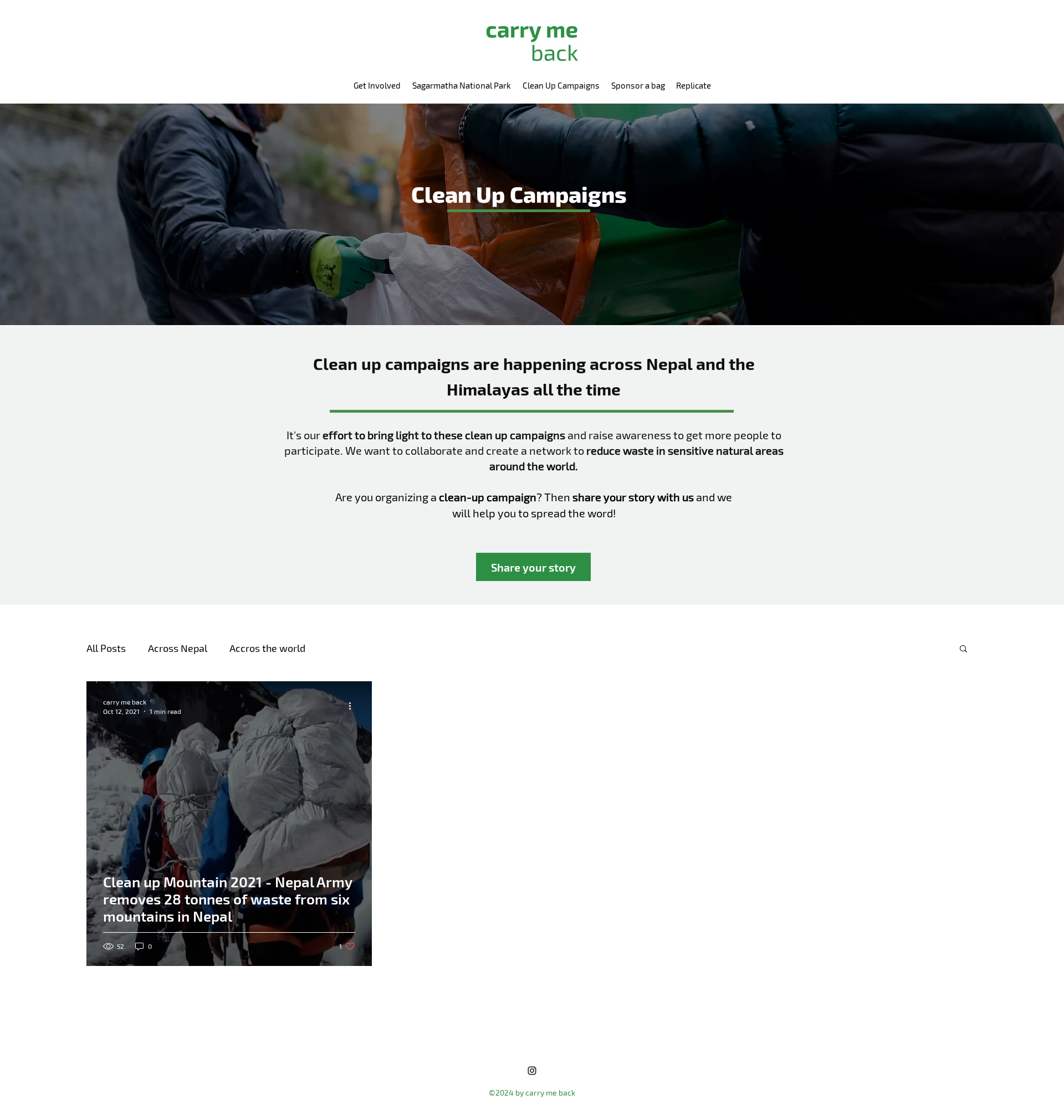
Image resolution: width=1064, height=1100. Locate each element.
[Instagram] (532, 1070)
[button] (963, 649)
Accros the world (267, 648)
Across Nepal (177, 648)
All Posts (106, 648)
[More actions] (353, 705)
